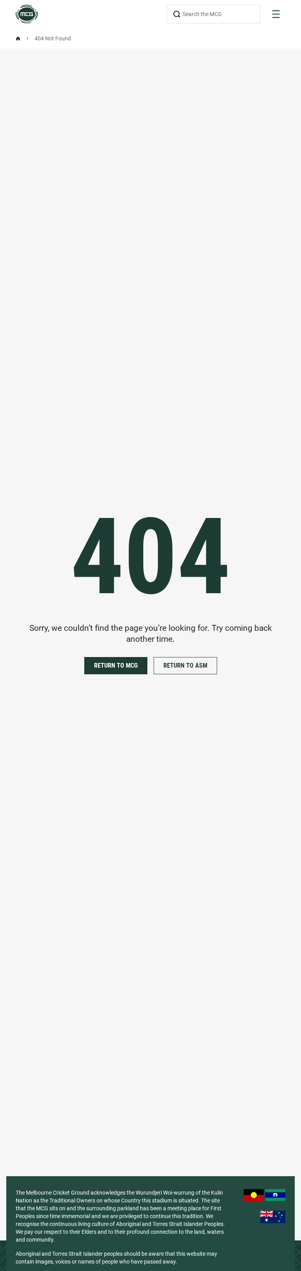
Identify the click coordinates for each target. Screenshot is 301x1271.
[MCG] (27, 14)
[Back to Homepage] (18, 38)
